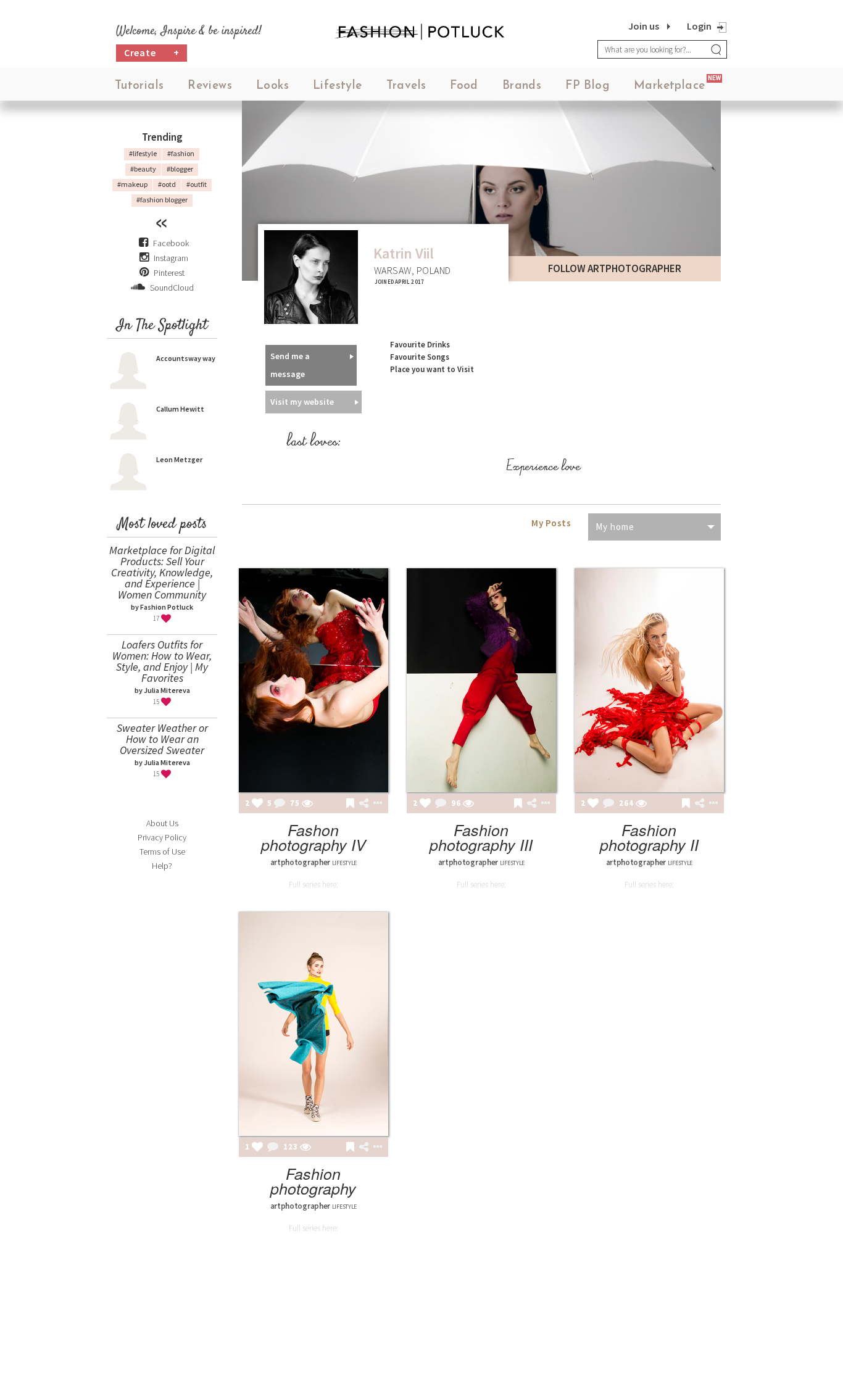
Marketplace (669, 86)
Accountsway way (185, 358)
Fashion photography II (649, 837)
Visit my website (302, 401)
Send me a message (290, 364)
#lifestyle (143, 153)
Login (699, 26)
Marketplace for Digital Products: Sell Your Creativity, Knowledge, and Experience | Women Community (162, 572)
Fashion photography (313, 1181)
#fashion (180, 153)
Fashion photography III (481, 837)
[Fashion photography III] (481, 680)
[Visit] (307, 804)
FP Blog (587, 86)
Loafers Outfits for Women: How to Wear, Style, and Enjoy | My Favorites (162, 661)
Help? (162, 865)
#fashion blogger (162, 199)
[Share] (363, 803)
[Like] (257, 804)
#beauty (143, 168)
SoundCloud (171, 287)
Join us (643, 26)
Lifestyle (337, 86)
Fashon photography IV (313, 837)
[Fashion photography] (313, 1024)
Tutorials (139, 86)
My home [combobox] (615, 527)
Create (152, 52)
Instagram (171, 257)
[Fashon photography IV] (313, 680)
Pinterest (168, 272)
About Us (162, 823)
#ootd (167, 184)
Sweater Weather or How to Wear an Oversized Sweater (162, 739)
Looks (272, 86)
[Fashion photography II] (649, 680)
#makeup (132, 184)
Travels (406, 86)
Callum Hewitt (180, 408)
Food (464, 86)
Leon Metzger (179, 459)
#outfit (196, 184)
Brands (521, 86)
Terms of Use (162, 851)
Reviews (210, 86)
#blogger (180, 168)
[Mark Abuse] (375, 804)
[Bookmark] (350, 804)
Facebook (171, 243)
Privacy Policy (162, 837)
